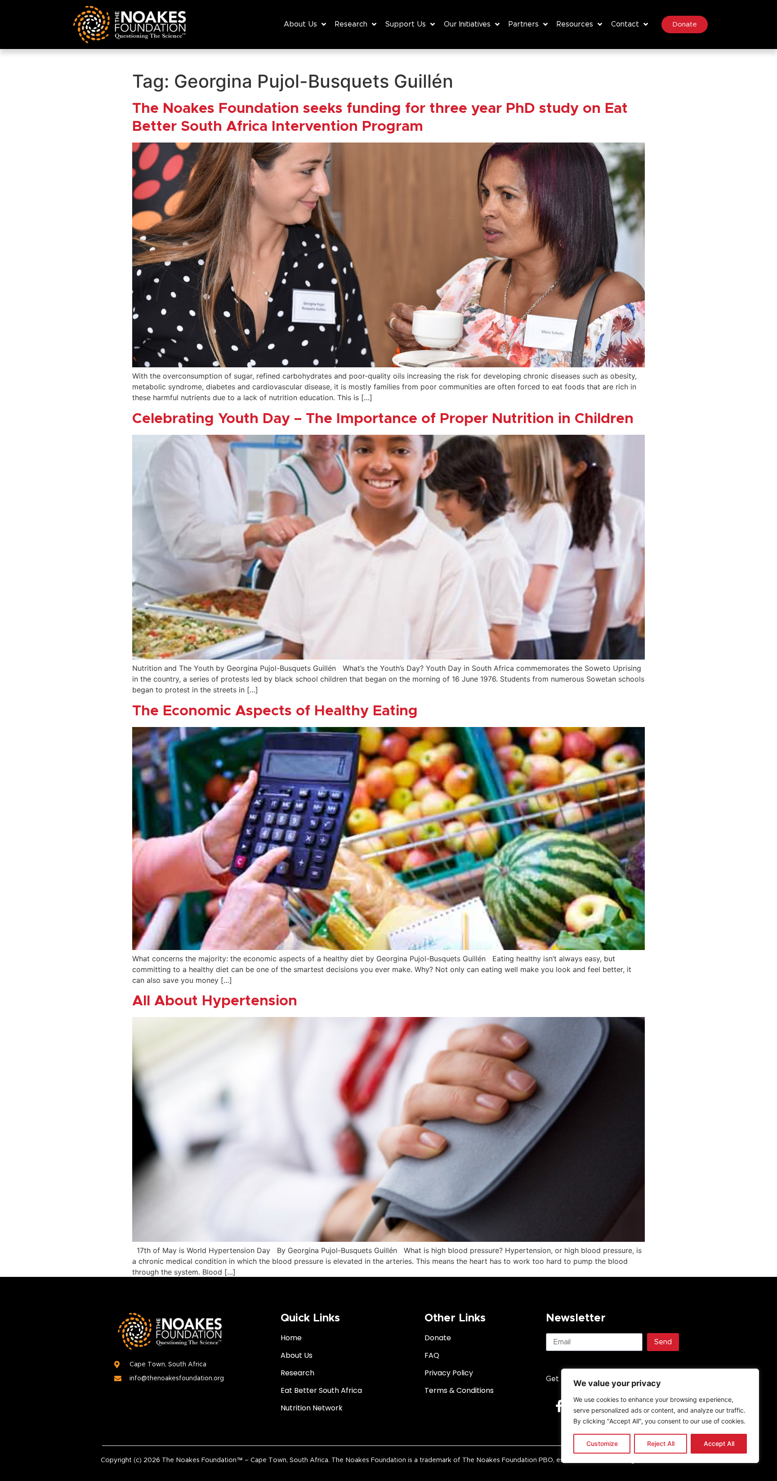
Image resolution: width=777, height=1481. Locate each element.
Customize (602, 1443)
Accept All (719, 1443)
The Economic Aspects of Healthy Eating (275, 711)
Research (351, 24)
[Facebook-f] (559, 1405)
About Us (300, 24)
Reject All (660, 1443)
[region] (660, 1416)
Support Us (405, 24)
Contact (625, 24)
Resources (575, 24)
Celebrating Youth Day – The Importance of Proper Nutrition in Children (383, 419)
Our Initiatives (467, 24)
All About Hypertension (214, 1001)
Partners (524, 24)
